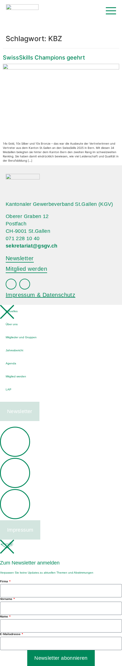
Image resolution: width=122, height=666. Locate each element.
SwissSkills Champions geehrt (44, 57)
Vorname (6, 598)
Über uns (12, 324)
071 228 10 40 (23, 238)
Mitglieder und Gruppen (21, 337)
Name (4, 616)
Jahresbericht (14, 350)
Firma (4, 581)
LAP (8, 389)
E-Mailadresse (10, 634)
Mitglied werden (16, 376)
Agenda (11, 363)
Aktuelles (12, 311)
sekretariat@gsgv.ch (32, 246)
